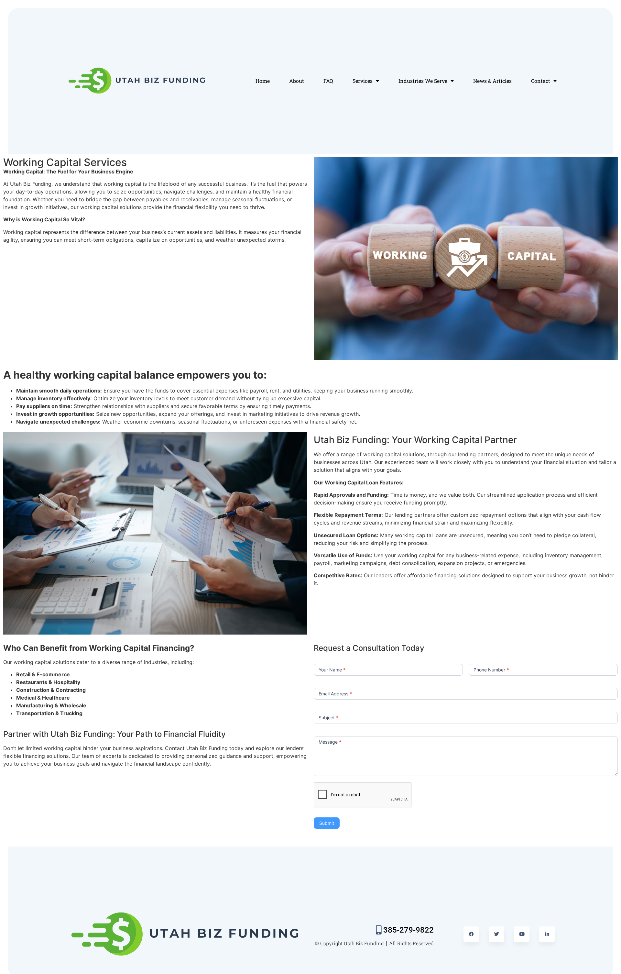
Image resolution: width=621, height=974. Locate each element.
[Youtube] (521, 934)
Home (263, 80)
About (296, 80)
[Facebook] (471, 934)
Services (363, 80)
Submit (326, 823)
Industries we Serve (422, 80)
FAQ (328, 80)
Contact (540, 80)
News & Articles (492, 80)
